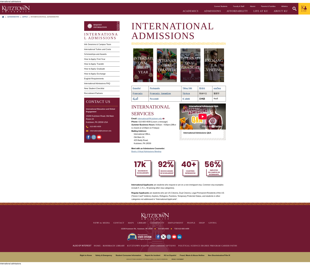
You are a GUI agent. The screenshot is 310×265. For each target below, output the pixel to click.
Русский (154, 99)
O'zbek (186, 99)
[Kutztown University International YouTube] (99, 137)
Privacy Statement (178, 259)
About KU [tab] (281, 11)
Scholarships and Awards (95, 54)
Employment (175, 223)
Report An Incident (152, 255)
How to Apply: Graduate (94, 69)
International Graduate (190, 65)
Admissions (13, 17)
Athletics (284, 6)
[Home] (16, 9)
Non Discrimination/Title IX (219, 255)
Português (155, 88)
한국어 (202, 88)
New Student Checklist (94, 88)
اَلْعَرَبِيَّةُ (135, 99)
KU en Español (170, 255)
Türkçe (186, 93)
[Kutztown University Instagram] (168, 236)
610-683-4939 (95, 126)
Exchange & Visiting (214, 65)
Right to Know (86, 255)
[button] (294, 9)
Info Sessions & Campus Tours (97, 44)
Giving (213, 223)
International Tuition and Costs (97, 49)
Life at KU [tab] (260, 11)
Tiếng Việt (187, 88)
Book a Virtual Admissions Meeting (146, 151)
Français (138, 93)
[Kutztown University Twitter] (163, 236)
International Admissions (101, 36)
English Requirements (94, 79)
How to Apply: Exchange (95, 74)
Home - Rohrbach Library (109, 246)
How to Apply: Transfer (94, 64)
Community (157, 223)
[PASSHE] (139, 236)
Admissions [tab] (212, 11)
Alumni (252, 6)
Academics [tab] (190, 11)
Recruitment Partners (93, 93)
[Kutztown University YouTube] (174, 236)
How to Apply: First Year (94, 59)
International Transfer (166, 65)
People (191, 223)
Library (141, 223)
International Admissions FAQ (97, 83)
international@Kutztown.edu (150, 119)
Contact (118, 223)
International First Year (143, 65)
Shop (202, 223)
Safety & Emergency (103, 255)
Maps (131, 223)
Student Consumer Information (128, 255)
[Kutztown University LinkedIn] (179, 236)
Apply (25, 17)
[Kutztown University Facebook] (88, 137)
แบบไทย (217, 88)
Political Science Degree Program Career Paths (207, 246)
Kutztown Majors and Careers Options (151, 246)
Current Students (220, 6)
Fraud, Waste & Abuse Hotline (192, 255)
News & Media (101, 223)
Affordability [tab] (237, 11)
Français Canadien (160, 93)
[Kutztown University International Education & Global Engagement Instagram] (93, 137)
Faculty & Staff (238, 6)
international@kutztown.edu (100, 131)
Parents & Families (268, 6)
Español (136, 88)
